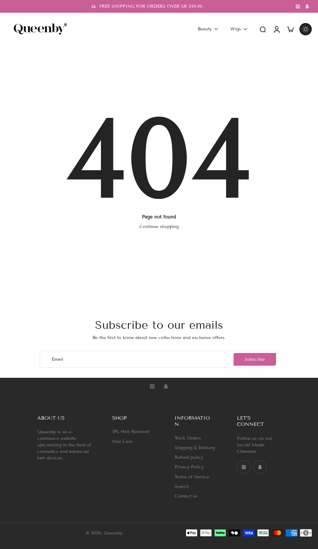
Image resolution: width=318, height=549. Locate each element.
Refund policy (189, 457)
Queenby (113, 532)
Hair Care (122, 441)
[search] (263, 29)
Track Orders (188, 437)
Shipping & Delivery (195, 447)
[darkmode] (305, 29)
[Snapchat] (307, 6)
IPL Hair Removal (130, 431)
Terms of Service (192, 476)
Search (182, 486)
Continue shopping (159, 226)
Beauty (205, 29)
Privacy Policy (189, 467)
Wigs (235, 29)
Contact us (186, 496)
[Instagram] (297, 6)
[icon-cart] (290, 29)
